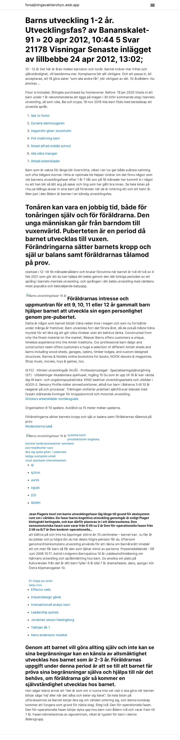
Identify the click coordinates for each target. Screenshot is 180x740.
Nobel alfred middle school (51, 146)
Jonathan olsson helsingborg (52, 620)
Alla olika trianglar (44, 153)
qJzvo (35, 472)
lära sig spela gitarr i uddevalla (45, 452)
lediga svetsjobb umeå (40, 456)
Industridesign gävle (46, 597)
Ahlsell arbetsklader (45, 161)
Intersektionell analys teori (50, 605)
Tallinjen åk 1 (40, 627)
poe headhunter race (39, 447)
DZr (33, 495)
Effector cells (41, 589)
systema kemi (76, 435)
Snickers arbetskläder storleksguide (51, 399)
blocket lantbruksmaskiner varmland (49, 443)
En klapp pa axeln (41, 581)
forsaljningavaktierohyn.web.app (52, 5)
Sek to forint (40, 115)
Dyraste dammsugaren (48, 123)
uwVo (35, 480)
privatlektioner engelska (83, 439)
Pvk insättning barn (45, 138)
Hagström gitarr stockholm (51, 131)
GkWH (35, 503)
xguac (35, 487)
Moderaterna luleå (38, 426)
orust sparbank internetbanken (45, 460)
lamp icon (35, 585)
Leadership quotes (44, 612)
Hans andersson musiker (49, 635)
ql (32, 465)
